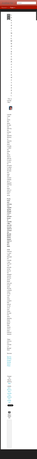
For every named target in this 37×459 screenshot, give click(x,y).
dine (9, 391)
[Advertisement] (22, 42)
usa (9, 402)
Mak (9, 383)
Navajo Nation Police (9, 363)
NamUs (9, 357)
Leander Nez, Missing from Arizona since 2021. (11, 55)
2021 (9, 388)
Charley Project (9, 359)
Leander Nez (9, 394)
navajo (9, 400)
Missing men (9, 398)
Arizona (9, 390)
